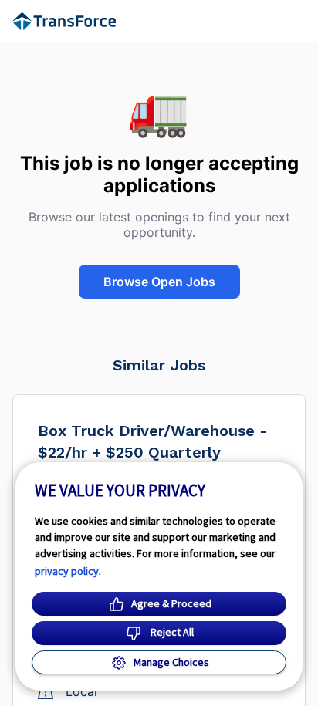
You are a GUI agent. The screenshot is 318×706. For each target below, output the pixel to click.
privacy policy (67, 571)
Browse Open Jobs (159, 281)
